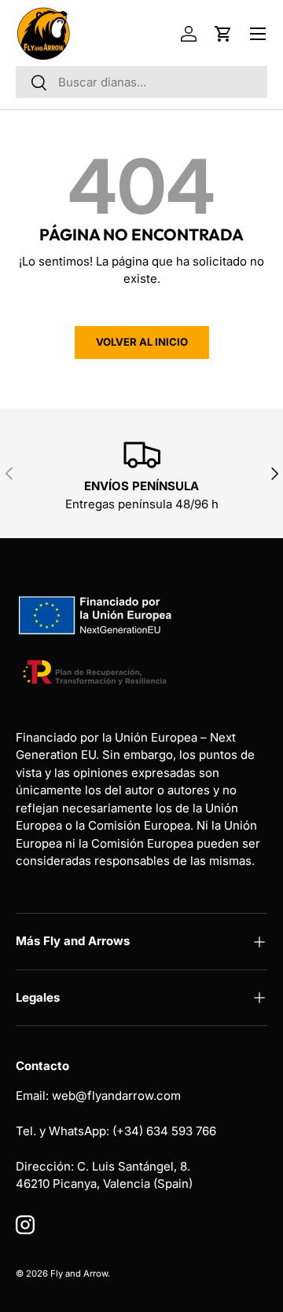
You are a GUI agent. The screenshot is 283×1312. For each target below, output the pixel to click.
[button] (223, 33)
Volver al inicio (142, 341)
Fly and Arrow (79, 1273)
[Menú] (258, 33)
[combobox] (141, 82)
